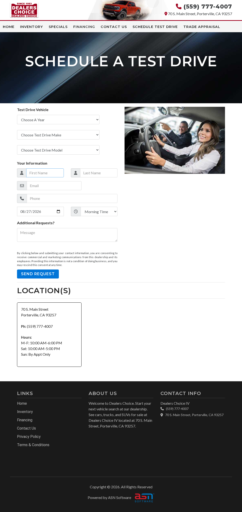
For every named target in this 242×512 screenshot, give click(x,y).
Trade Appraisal (201, 27)
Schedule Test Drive (155, 27)
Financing (84, 27)
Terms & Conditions (33, 445)
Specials (58, 27)
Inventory (31, 27)
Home (8, 27)
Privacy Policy (29, 436)
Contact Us (114, 27)
